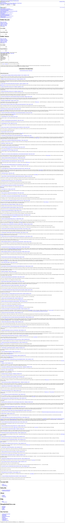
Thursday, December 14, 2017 (25, 308)
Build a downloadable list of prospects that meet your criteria (8, 11)
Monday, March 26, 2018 (17, 210)
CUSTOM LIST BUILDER (4, 10)
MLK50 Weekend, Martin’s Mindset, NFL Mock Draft (9, 281)
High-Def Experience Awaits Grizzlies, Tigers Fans (8, 454)
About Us (3, 495)
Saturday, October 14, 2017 (11, 413)
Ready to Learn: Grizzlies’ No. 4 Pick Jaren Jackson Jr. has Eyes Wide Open (12, 127)
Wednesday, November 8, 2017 (17, 373)
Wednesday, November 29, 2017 (23, 335)
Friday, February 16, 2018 (24, 232)
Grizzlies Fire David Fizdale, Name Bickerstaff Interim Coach (10, 342)
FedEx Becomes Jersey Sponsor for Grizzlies (7, 108)
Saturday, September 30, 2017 (22, 432)
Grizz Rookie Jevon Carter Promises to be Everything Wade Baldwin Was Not (12, 135)
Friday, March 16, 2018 (27, 214)
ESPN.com (1, 343)
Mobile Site (3, 507)
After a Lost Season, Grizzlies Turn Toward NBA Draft (9, 192)
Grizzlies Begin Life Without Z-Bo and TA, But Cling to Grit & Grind (11, 458)
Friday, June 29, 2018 (26, 127)
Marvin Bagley (48, 155)
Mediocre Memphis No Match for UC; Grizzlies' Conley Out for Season (11, 251)
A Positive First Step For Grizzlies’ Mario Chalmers (8, 428)
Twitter (3, 508)
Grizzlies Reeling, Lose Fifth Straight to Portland (8, 347)
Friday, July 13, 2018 (21, 120)
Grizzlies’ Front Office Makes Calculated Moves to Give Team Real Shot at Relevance (13, 112)
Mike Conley (37, 137)
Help (2, 501)
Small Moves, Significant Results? (6, 100)
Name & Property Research (6, 516)
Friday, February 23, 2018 (26, 228)
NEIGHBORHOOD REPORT (4, 15)
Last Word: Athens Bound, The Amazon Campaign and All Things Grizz (11, 417)
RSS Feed (3, 509)
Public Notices (15, 3)
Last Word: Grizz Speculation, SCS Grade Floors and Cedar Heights (11, 308)
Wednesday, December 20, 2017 (19, 305)
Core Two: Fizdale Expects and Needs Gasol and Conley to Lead (10, 421)
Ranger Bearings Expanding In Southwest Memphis (8, 207)
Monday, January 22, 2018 (12, 271)
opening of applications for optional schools (15, 248)
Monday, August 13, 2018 (28, 96)
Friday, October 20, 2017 (21, 394)
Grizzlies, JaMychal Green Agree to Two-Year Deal (8, 436)
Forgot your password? (62, 7)
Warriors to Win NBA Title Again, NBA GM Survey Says (9, 425)
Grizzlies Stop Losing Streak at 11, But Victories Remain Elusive (10, 326)
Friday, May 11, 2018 (21, 160)
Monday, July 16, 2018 (14, 116)
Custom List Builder (5, 518)
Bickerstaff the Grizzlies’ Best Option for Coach (8, 180)
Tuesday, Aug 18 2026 (3, 24)
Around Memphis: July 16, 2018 (5, 116)
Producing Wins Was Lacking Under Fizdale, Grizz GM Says (10, 335)
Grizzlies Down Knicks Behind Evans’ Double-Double (9, 276)
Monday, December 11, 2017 (19, 321)
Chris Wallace (14, 114)
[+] (12, 9)
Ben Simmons (6, 260)
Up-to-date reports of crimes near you (5, 17)
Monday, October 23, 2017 (17, 390)
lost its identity (30, 310)
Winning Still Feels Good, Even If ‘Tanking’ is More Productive (10, 285)
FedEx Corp (2, 110)
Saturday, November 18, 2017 (21, 355)
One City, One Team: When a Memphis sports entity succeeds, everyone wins (12, 200)
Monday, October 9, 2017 (21, 425)
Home (1, 3)
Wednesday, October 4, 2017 (20, 428)
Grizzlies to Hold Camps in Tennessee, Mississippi (8, 204)
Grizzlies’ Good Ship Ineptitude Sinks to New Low (8, 218)
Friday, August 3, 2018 (29, 104)
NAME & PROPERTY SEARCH (5, 8)
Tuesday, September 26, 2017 (26, 458)
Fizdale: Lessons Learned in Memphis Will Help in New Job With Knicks (11, 164)
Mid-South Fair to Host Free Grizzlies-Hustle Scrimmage (9, 432)
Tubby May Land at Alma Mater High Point (7, 210)
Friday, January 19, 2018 (20, 276)
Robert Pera (9, 148)
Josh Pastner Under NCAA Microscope (6, 373)
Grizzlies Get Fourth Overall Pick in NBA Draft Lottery (9, 157)
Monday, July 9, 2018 (14, 123)
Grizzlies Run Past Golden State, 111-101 (7, 390)
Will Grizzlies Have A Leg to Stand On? (7, 472)
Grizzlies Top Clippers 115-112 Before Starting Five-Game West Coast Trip (12, 293)
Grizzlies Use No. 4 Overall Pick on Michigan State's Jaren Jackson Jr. (11, 140)
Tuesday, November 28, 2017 (25, 339)
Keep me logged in (4, 7)
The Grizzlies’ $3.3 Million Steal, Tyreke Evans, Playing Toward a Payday (11, 366)
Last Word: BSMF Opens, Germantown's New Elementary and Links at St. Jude (12, 168)
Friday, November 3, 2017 (20, 376)
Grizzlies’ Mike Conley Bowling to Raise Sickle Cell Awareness (10, 83)
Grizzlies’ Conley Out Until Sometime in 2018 (7, 305)
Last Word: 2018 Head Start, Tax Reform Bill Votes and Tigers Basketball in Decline (13, 359)
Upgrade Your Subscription (6, 490)
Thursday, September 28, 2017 (20, 451)
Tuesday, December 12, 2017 (19, 312)
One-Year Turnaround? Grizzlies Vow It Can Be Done (9, 185)
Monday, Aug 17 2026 (3, 25)
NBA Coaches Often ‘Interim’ (5, 262)
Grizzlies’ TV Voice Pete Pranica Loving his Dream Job (9, 120)
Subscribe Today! (62, 1)
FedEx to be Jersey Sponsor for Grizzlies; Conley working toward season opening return (13, 104)
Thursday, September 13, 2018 (24, 83)
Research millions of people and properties (6, 9)
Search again (12, 53)
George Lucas (7, 319)
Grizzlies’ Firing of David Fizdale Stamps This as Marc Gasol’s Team (11, 339)
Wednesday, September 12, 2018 (18, 86)
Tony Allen (21, 133)
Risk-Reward (3, 143)
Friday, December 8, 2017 (23, 326)
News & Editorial (5, 3)
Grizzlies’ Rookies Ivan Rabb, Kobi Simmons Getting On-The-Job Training (12, 228)
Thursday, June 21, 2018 (9, 143)
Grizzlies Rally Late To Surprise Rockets (7, 385)
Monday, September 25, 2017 (22, 461)
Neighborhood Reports (5, 520)
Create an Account (4, 485)
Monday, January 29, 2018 (26, 251)
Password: (8, 4)
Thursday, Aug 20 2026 (3, 39)
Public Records (19, 3)
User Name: (2, 4)
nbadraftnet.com (15, 216)
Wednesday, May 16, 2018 (21, 157)
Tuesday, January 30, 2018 (27, 241)
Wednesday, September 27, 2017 (20, 454)
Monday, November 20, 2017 (16, 351)
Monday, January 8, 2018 (28, 289)
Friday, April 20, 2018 (18, 180)
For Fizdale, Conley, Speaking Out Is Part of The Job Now (9, 443)
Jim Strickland (45, 418)
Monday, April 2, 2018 (20, 207)
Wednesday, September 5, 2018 (18, 91)
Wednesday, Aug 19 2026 (4, 23)
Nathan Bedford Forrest (13, 419)
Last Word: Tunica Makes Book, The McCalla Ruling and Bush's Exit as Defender (12, 96)
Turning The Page (3, 413)
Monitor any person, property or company (6, 12)
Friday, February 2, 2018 (28, 236)
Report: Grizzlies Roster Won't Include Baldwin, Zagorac (9, 406)
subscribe (6, 63)
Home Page (3, 506)
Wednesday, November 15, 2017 (27, 366)
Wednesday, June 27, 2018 (27, 135)
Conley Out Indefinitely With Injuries (6, 351)
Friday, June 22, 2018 (25, 140)
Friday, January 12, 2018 (20, 281)
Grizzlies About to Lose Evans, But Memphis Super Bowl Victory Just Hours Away (13, 236)
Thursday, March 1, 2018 (19, 218)
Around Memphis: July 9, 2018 (5, 123)
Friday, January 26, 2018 (13, 262)
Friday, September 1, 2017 (17, 472)
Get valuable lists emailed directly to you (6, 14)
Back (4, 26)
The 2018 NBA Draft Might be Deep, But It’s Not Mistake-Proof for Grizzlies (12, 214)
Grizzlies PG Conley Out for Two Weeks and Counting (9, 355)
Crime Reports (4, 519)
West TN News (10, 3)
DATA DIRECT (2, 13)
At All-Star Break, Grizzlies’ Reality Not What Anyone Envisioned (10, 232)
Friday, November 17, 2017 (29, 359)
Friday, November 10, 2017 (10, 369)
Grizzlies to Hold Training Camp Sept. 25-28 (7, 86)
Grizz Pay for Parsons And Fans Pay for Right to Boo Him (9, 394)
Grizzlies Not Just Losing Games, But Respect (7, 312)
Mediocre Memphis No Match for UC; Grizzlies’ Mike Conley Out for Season (12, 241)
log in (3, 63)
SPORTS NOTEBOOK (4, 271)
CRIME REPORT (3, 16)
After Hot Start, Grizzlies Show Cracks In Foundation (8, 376)
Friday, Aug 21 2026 (3, 38)
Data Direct (3, 517)
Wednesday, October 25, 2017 (17, 385)
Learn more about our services (24, 70)
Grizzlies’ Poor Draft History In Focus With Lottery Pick (9, 160)
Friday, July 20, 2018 (29, 112)
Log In (3, 484)
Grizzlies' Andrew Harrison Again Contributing (8, 321)
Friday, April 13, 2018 (20, 192)
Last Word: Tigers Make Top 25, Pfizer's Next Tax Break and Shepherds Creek (12, 410)
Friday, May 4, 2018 (27, 168)
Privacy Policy (4, 496)
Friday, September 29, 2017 (22, 439)
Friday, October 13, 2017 (25, 417)
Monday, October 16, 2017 (22, 406)
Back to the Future (4, 131)
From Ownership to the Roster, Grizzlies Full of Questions (9, 461)
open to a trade (51, 310)
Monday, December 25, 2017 (27, 293)
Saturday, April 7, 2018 (19, 204)
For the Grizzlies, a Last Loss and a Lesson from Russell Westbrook (10, 195)
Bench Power (3, 369)
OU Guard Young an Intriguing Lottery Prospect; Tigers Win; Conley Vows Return (13, 289)
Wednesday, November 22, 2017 (20, 347)
